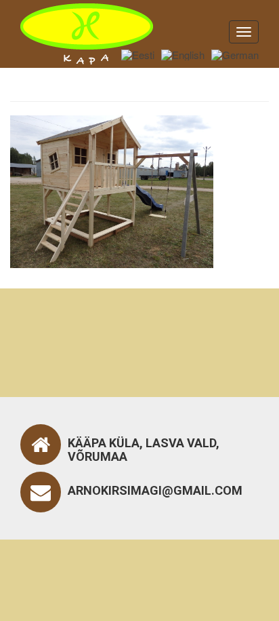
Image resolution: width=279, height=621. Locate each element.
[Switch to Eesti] (138, 54)
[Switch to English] (183, 54)
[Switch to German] (235, 54)
